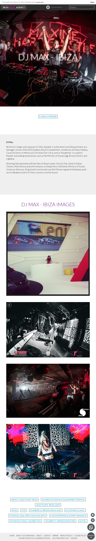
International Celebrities (25, 521)
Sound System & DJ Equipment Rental (63, 499)
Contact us (91, 536)
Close (92, 2)
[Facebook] (93, 515)
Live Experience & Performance (68, 515)
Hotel (82, 521)
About (39, 536)
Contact (47, 536)
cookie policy (40, 2)
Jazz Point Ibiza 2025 (48, 505)
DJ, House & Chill (75, 510)
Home (12, 536)
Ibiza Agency (14, 7)
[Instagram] (93, 520)
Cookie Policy (80, 536)
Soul (14, 510)
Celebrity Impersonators (60, 521)
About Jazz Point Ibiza (24, 499)
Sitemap (74, 538)
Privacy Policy (66, 536)
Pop (23, 510)
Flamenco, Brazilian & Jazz (45, 510)
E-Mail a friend (48, 116)
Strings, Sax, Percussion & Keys (28, 515)
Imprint (56, 536)
